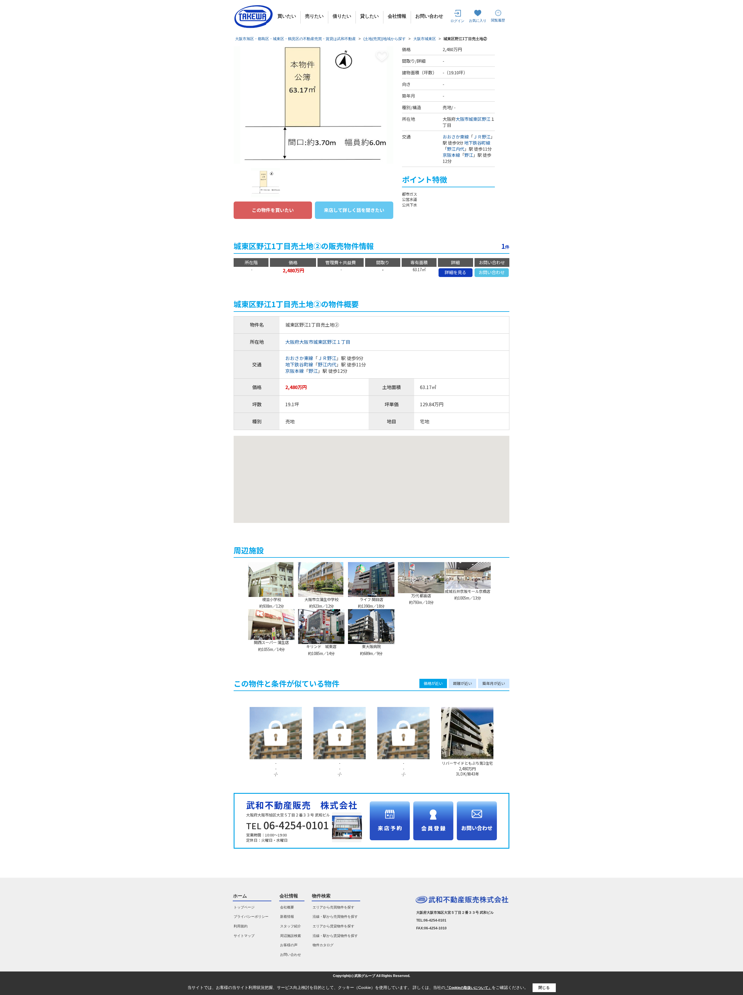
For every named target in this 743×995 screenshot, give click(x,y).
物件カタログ (323, 945)
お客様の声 (288, 945)
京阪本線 (451, 155)
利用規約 (241, 926)
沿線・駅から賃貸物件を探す (335, 936)
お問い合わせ (429, 16)
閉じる (544, 987)
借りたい (342, 16)
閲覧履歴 (498, 20)
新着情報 (287, 917)
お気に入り (477, 21)
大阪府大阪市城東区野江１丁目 (317, 341)
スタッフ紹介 (290, 926)
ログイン (457, 21)
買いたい (286, 16)
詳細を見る (455, 272)
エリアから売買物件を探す (333, 907)
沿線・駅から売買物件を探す (335, 917)
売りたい (314, 16)
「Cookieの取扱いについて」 (468, 988)
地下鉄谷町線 (477, 143)
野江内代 (455, 149)
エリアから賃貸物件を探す (333, 926)
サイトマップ (244, 936)
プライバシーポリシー (251, 917)
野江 (486, 119)
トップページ (244, 907)
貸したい (369, 16)
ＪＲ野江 (481, 137)
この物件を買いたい (273, 209)
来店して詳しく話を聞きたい (354, 209)
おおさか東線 (456, 137)
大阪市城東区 (469, 119)
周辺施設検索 (290, 936)
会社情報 (397, 16)
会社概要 (287, 907)
